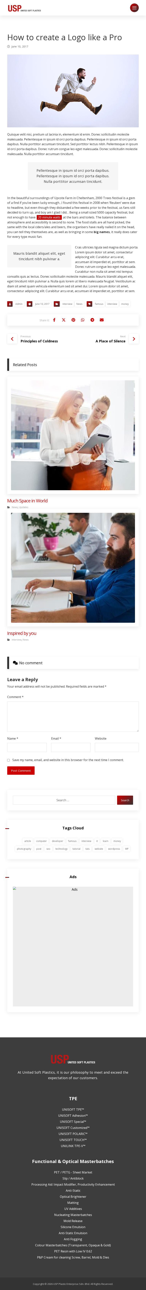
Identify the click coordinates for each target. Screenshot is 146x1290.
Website (100, 738)
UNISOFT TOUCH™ (73, 1140)
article (27, 841)
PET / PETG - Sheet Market (73, 1172)
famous (99, 304)
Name (12, 738)
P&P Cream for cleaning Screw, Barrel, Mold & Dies (73, 1257)
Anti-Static (73, 1190)
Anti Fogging (73, 1239)
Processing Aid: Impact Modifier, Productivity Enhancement (73, 1184)
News (79, 304)
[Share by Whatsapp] (82, 320)
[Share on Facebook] (54, 320)
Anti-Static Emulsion (73, 1233)
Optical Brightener (73, 1197)
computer (41, 841)
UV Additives (73, 1209)
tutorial (76, 848)
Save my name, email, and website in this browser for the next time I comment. (68, 760)
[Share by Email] (102, 320)
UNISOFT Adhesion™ (73, 1115)
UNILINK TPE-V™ (73, 1146)
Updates (23, 507)
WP (127, 848)
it (97, 841)
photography (24, 848)
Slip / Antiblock (73, 1178)
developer (57, 841)
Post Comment (21, 770)
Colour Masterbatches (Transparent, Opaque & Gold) (73, 1245)
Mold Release (73, 1221)
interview (112, 304)
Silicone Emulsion (73, 1227)
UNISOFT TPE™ (73, 1109)
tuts (88, 848)
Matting (73, 1203)
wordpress (114, 848)
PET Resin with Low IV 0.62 (73, 1251)
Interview (67, 304)
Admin (18, 304)
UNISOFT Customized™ (73, 1128)
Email (56, 738)
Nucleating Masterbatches (73, 1215)
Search (125, 800)
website (99, 848)
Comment (15, 697)
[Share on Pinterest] (73, 320)
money (125, 304)
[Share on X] (63, 320)
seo (48, 848)
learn (105, 841)
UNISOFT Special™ (73, 1122)
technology (61, 848)
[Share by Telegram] (92, 320)
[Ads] (73, 946)
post (38, 848)
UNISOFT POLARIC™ (73, 1134)
